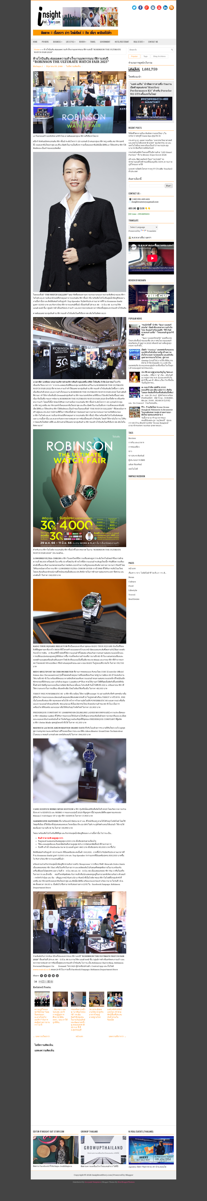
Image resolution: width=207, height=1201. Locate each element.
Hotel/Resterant (122, 41)
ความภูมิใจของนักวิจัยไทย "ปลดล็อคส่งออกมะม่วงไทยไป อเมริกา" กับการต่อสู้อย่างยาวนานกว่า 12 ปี (42, 1017)
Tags (146, 56)
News (131, 577)
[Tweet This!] (45, 975)
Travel (92, 41)
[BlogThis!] (43, 981)
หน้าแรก (79, 1036)
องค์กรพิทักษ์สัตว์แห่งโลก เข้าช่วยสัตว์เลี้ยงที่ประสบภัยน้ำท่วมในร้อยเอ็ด (114, 1014)
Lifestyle (133, 590)
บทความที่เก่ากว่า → (117, 1036)
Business (57, 41)
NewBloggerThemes (126, 1182)
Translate (151, 231)
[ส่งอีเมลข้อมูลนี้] (40, 981)
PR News (45, 41)
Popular (134, 56)
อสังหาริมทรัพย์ (135, 464)
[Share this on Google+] (49, 975)
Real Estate (139, 41)
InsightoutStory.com (102, 1175)
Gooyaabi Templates (93, 1182)
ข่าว (130, 451)
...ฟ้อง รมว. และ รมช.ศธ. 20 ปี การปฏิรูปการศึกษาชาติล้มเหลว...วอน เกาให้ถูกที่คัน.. (60, 1015)
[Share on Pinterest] (53, 975)
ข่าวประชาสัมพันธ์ (136, 456)
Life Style (70, 41)
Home (35, 41)
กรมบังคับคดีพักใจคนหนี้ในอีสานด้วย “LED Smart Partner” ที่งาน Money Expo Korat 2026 (150, 153)
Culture (132, 582)
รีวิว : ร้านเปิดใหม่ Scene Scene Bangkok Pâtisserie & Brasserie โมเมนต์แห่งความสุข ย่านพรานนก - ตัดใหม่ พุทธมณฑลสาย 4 (157, 411)
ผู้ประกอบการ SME (137, 460)
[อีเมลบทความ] (35, 981)
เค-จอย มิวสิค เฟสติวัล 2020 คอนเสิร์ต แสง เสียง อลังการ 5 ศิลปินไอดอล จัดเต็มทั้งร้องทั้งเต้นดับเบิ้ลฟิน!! (157, 390)
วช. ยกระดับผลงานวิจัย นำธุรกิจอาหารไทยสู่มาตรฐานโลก (96, 1013)
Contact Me (153, 41)
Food (131, 586)
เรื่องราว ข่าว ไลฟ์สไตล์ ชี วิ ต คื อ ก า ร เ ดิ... (147, 573)
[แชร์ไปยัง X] (45, 981)
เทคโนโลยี (133, 469)
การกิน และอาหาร (136, 442)
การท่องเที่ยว (134, 447)
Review (82, 41)
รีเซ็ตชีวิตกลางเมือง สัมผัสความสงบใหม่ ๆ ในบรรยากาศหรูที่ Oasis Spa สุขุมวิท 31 (147, 134)
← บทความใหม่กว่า (41, 1036)
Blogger (129, 1175)
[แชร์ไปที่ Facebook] (48, 981)
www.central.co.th (41, 969)
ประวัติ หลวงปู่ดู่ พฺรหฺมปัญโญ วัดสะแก (157, 372)
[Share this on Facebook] (41, 975)
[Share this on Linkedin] (57, 975)
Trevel (132, 595)
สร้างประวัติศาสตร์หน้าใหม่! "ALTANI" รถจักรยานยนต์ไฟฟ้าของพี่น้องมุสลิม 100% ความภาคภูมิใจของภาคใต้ (150, 162)
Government (105, 41)
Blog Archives (159, 56)
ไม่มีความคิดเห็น (73, 66)
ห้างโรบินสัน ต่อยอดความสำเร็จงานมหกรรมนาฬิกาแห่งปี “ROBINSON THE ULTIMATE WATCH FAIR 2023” (71, 60)
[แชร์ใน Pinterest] (51, 981)
